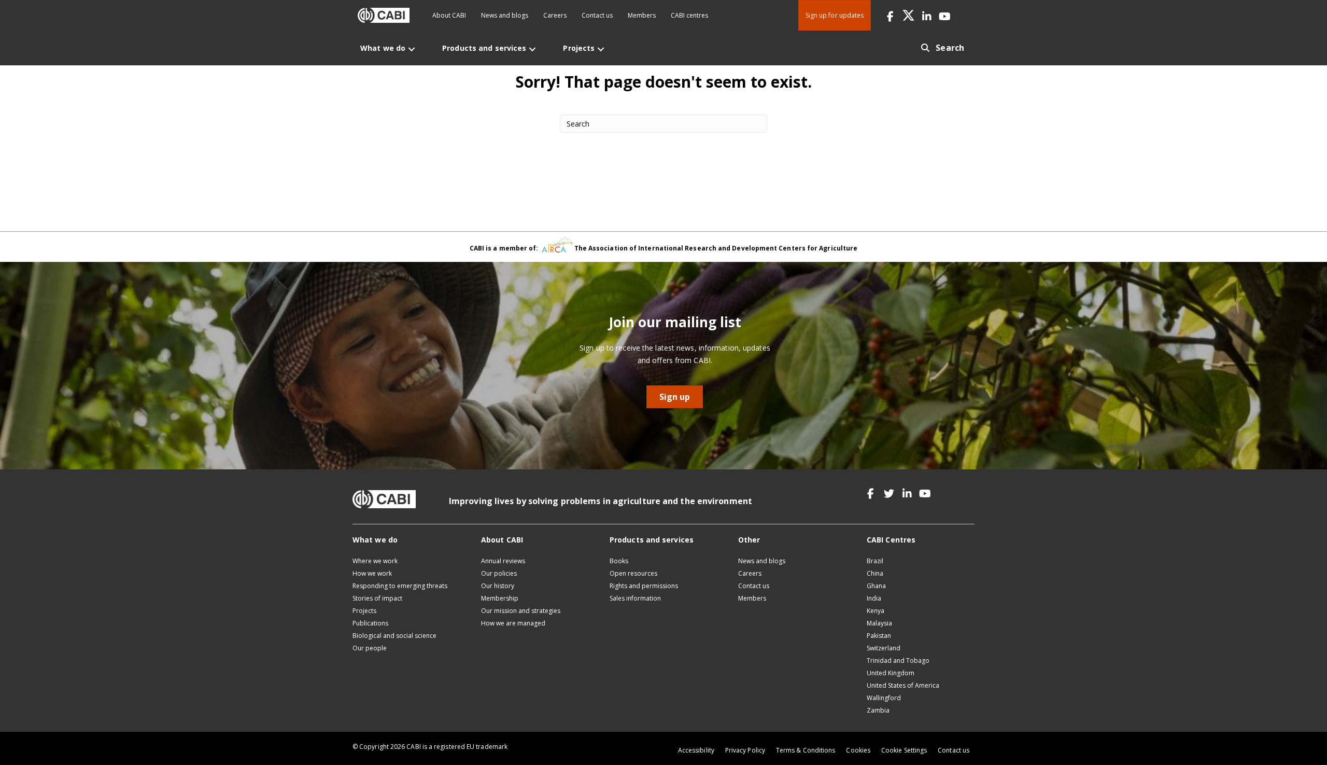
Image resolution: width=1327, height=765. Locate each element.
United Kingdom (890, 673)
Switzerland (883, 648)
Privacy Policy (745, 750)
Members (642, 15)
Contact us (597, 15)
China (875, 573)
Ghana (876, 585)
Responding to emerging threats (399, 585)
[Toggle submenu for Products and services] (532, 49)
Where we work (375, 561)
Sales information (635, 598)
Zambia (878, 710)
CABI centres (689, 15)
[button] (890, 15)
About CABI (449, 15)
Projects (364, 610)
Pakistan (879, 635)
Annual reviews (503, 561)
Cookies (858, 750)
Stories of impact (377, 598)
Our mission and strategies (520, 610)
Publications (370, 623)
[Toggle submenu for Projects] (601, 49)
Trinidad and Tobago (898, 660)
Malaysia (879, 623)
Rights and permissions (644, 585)
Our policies (499, 573)
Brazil (875, 561)
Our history (497, 585)
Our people (369, 648)
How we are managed (513, 623)
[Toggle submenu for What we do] (411, 49)
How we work (372, 573)
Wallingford (884, 697)
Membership (499, 598)
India (874, 598)
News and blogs (504, 15)
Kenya (875, 610)
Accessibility (696, 750)
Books (619, 561)
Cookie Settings (904, 750)
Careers (555, 15)
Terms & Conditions (805, 750)
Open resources (633, 573)
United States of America (903, 685)
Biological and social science (394, 635)
